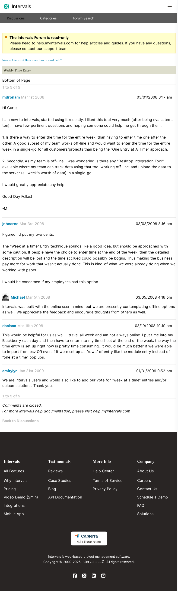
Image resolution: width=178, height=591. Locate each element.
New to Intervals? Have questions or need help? (32, 60)
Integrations (14, 505)
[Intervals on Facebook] (75, 576)
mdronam (11, 97)
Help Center (103, 471)
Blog (52, 488)
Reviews (55, 471)
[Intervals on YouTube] (103, 576)
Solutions (145, 513)
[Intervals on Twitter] (84, 576)
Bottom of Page (16, 80)
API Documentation (65, 497)
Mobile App (14, 513)
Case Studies (59, 480)
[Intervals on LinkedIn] (94, 576)
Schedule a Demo (152, 497)
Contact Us (147, 488)
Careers (144, 480)
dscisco (9, 325)
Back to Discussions (20, 420)
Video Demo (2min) (21, 497)
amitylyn (10, 370)
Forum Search (83, 18)
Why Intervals (15, 480)
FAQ (140, 505)
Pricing (10, 488)
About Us (145, 471)
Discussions (16, 18)
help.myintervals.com (55, 43)
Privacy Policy (105, 488)
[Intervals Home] (17, 6)
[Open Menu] (169, 6)
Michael (18, 297)
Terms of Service (107, 480)
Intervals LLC (93, 561)
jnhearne (10, 223)
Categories (48, 18)
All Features (14, 471)
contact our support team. (45, 48)
